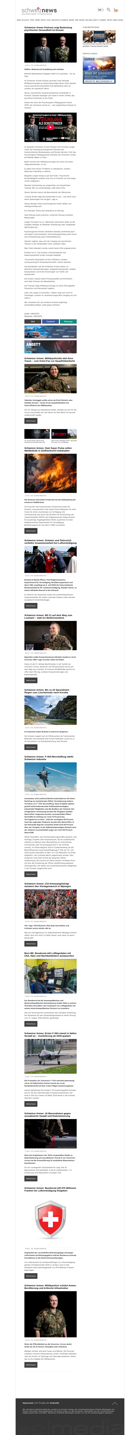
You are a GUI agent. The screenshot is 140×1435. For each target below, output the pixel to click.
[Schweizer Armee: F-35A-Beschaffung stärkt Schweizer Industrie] (50, 777)
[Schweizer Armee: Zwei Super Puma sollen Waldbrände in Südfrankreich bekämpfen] (50, 473)
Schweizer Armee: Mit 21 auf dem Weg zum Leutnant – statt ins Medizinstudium (48, 616)
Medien (71, 20)
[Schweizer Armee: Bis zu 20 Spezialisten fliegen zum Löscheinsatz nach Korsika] (50, 710)
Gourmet (102, 20)
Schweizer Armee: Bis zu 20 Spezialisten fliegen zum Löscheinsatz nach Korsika (46, 691)
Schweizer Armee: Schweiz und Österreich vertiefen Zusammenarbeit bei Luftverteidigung (50, 541)
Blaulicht (25, 20)
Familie (115, 20)
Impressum (28, 1403)
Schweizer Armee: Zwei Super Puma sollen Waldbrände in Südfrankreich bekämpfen (48, 449)
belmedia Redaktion (40, 65)
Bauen (120, 20)
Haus (49, 20)
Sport (32, 20)
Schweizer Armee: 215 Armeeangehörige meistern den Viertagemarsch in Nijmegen (47, 885)
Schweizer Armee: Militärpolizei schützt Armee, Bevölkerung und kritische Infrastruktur (50, 1286)
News (19, 20)
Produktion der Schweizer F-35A (42, 1080)
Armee (27, 412)
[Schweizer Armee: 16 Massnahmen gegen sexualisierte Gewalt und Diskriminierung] (50, 1133)
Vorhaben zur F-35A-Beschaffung (39, 804)
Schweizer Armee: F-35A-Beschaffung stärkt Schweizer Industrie (48, 757)
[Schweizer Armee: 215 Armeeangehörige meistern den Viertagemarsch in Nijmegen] (50, 904)
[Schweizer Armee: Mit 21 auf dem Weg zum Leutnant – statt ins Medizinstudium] (50, 635)
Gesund (82, 20)
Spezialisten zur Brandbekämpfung (41, 741)
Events (43, 20)
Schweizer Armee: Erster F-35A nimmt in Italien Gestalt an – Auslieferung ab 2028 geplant (50, 1034)
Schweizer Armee (58, 1344)
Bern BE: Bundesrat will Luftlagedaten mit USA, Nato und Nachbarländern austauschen (49, 954)
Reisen (37, 20)
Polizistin (64, 400)
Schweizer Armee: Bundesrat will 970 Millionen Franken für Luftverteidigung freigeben (50, 1189)
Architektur (56, 20)
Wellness (89, 20)
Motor (109, 20)
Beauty (96, 20)
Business (64, 20)
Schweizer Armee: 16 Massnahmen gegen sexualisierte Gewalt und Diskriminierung (47, 1114)
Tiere (76, 20)
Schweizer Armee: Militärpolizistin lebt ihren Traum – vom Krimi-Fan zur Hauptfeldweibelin (49, 359)
